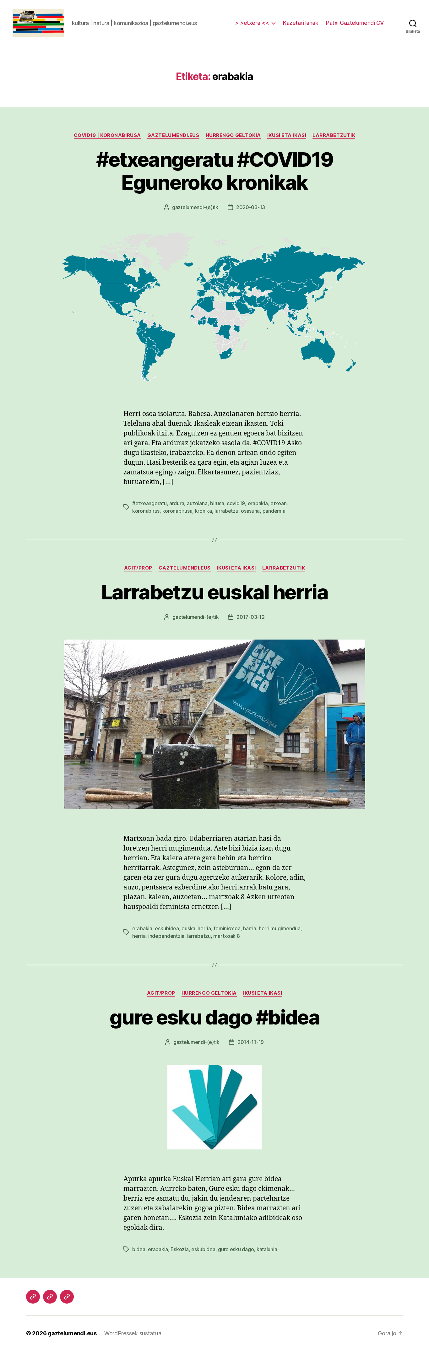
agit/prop (138, 568)
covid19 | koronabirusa (107, 135)
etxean (278, 503)
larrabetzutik (333, 135)
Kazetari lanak (300, 22)
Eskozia (179, 1249)
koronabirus (146, 511)
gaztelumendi (188, 207)
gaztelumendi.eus (173, 135)
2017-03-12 (250, 617)
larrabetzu (226, 511)
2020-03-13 (250, 207)
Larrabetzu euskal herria (214, 592)
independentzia (166, 936)
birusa (217, 503)
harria (249, 928)
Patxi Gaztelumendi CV (355, 22)
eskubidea (167, 928)
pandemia (274, 511)
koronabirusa (177, 511)
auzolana (197, 503)
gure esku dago (236, 1249)
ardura (176, 503)
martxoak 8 (226, 936)
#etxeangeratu (149, 503)
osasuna (250, 511)
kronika (203, 511)
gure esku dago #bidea (214, 1017)
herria (138, 936)
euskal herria (196, 928)
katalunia (267, 1249)
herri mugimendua (280, 928)
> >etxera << (252, 22)
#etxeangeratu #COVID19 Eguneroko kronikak (214, 170)
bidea (138, 1249)
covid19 (236, 503)
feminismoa (227, 928)
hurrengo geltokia (233, 135)
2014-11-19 (250, 1042)
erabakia (258, 503)
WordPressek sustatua (132, 1333)
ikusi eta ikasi (286, 135)
